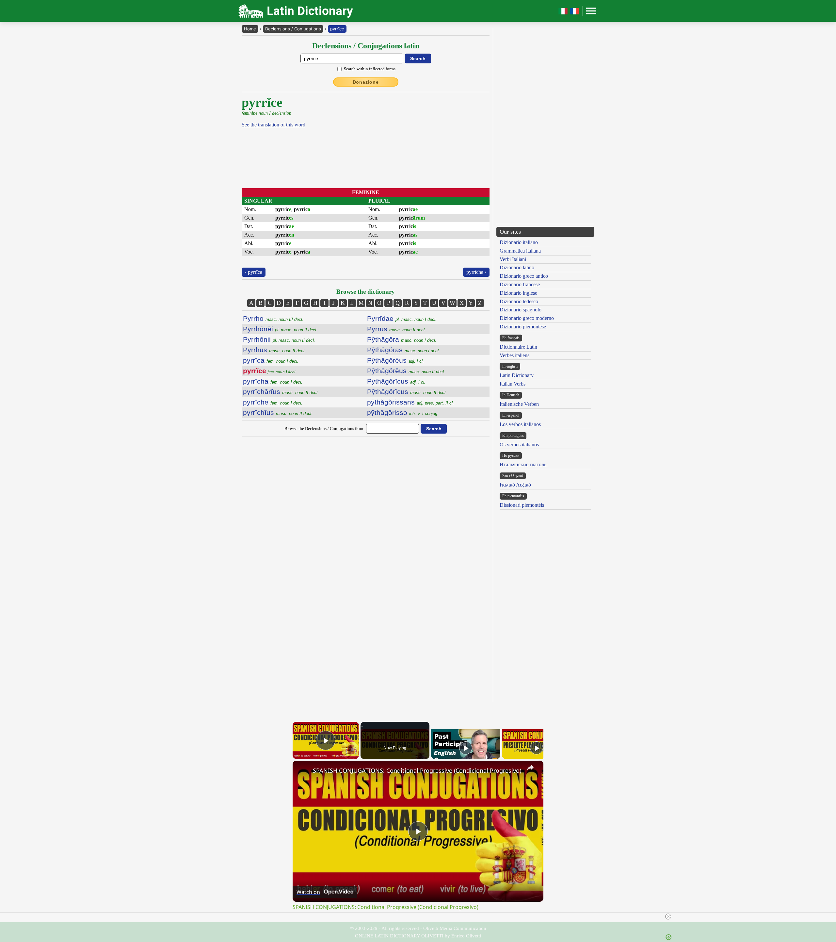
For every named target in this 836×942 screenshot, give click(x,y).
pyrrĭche (272, 402)
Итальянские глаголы (524, 464)
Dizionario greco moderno (527, 318)
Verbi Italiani (513, 259)
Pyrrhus (274, 350)
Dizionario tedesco (519, 301)
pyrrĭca (270, 360)
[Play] (465, 747)
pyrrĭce (337, 28)
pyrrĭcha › (476, 272)
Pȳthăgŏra (401, 339)
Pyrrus (396, 329)
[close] (421, 916)
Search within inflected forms (369, 68)
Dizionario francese (520, 284)
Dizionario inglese (518, 293)
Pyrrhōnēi (280, 329)
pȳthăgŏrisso (403, 412)
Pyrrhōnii (279, 339)
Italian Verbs (512, 384)
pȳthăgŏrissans (410, 402)
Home (250, 28)
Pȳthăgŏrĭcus (396, 381)
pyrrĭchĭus (278, 412)
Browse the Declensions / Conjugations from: (324, 428)
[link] (303, 771)
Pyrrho (273, 318)
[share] (530, 767)
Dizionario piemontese (523, 326)
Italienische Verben (519, 404)
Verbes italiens (514, 355)
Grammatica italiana (520, 251)
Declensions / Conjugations (293, 28)
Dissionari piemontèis (522, 505)
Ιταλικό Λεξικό (515, 485)
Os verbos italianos (519, 444)
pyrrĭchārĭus (281, 391)
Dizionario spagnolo (520, 309)
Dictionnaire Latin (518, 347)
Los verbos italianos (520, 424)
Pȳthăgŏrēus (395, 360)
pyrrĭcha (272, 381)
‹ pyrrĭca (253, 272)
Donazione (366, 82)
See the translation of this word (273, 124)
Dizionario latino (517, 267)
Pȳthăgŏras (403, 350)
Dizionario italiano (519, 242)
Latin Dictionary (517, 375)
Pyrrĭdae (402, 318)
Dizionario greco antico (524, 276)
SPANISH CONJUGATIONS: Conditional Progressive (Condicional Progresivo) (417, 770)
